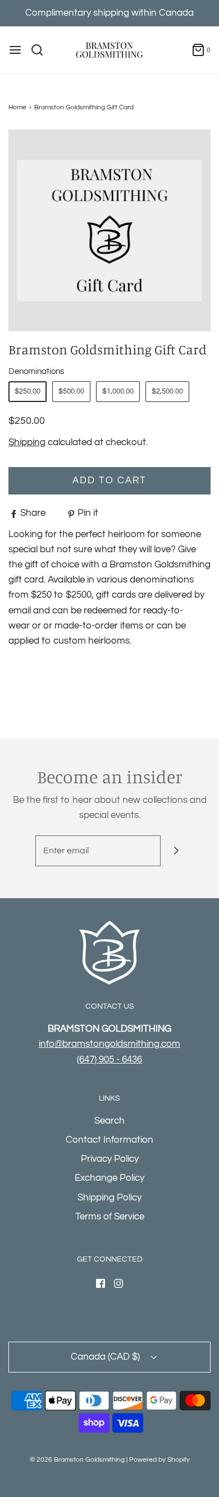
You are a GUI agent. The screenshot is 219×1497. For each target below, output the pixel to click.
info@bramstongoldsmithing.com (109, 1044)
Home (17, 107)
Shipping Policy (109, 1198)
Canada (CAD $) (106, 1357)
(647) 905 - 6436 (109, 1060)
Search (109, 1121)
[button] (109, 230)
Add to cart (109, 480)
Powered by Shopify (159, 1459)
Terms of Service (109, 1217)
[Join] (176, 850)
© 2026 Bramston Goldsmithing (77, 1459)
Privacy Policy (110, 1159)
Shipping (26, 442)
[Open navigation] (15, 50)
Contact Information (109, 1140)
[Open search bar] (41, 50)
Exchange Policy (109, 1178)
